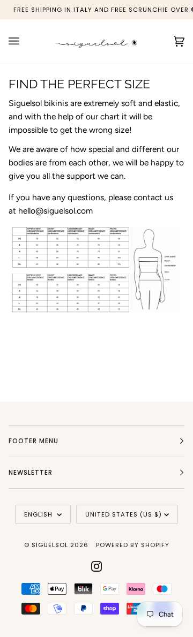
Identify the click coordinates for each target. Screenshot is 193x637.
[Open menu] (25, 41)
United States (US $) (123, 514)
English (39, 514)
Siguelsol (51, 545)
